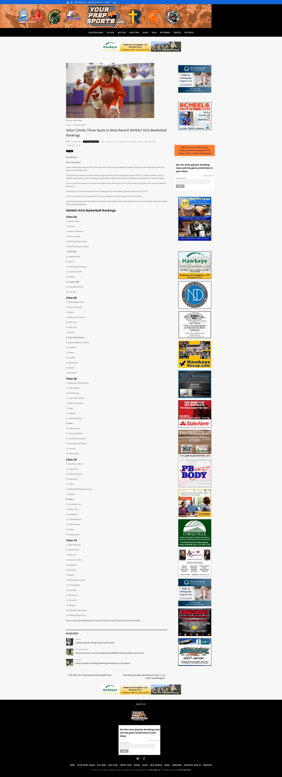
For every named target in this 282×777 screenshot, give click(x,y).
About (108, 2)
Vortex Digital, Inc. (154, 770)
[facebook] (71, 2)
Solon (154, 32)
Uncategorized (79, 125)
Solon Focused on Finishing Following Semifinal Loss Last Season (102, 663)
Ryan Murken (76, 142)
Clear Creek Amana (95, 32)
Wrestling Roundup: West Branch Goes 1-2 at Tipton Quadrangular (145, 676)
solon (146, 142)
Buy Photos (189, 32)
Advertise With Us (95, 2)
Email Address (181, 178)
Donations (81, 2)
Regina (145, 32)
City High (110, 32)
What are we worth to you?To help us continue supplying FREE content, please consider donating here (195, 150)
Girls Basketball (121, 142)
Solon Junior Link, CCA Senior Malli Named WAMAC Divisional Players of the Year (109, 653)
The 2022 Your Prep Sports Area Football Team (89, 675)
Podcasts (177, 32)
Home (72, 765)
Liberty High (134, 32)
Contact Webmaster (184, 770)
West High (122, 32)
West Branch (165, 32)
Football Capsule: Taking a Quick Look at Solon (95, 642)
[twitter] (67, 2)
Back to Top (141, 704)
